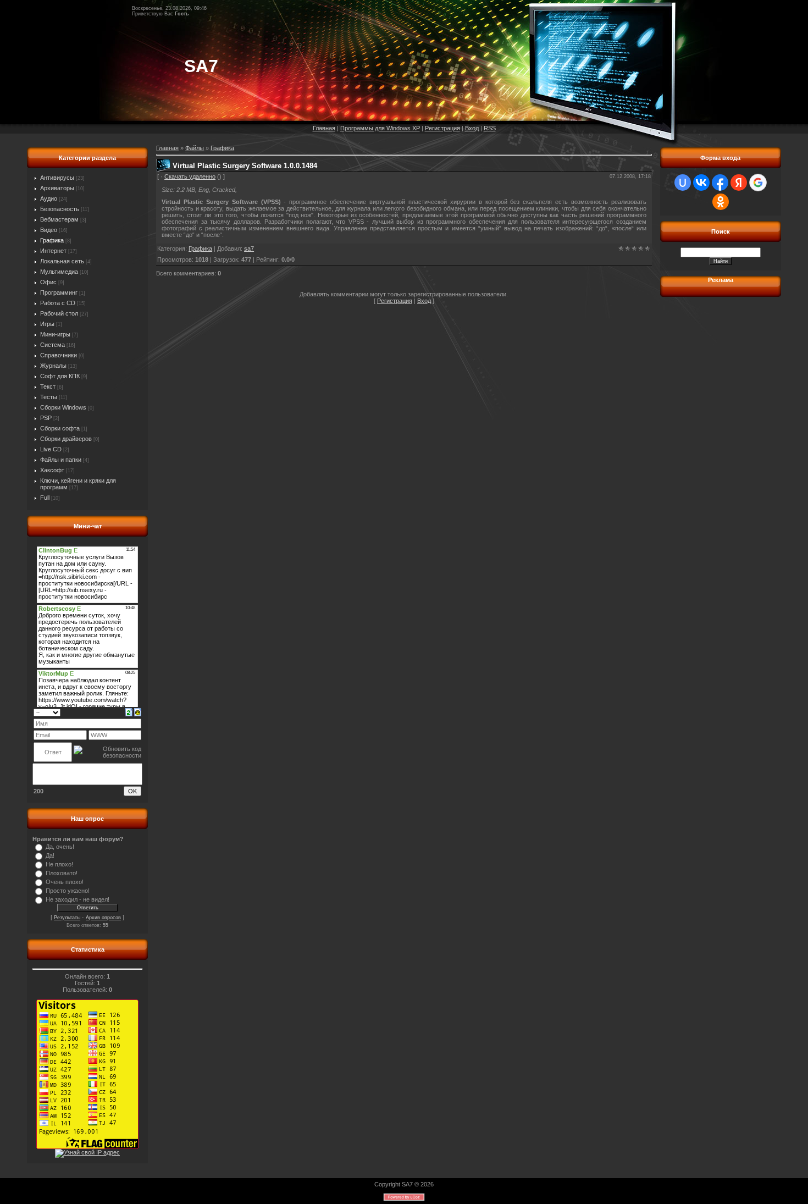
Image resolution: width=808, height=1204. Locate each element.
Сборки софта (60, 428)
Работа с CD (57, 303)
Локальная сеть (62, 261)
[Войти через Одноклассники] (720, 202)
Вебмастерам (59, 219)
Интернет (53, 250)
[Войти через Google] (758, 182)
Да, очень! (60, 846)
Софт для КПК (60, 376)
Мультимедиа (59, 271)
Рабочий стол (59, 313)
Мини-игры (55, 334)
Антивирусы (57, 177)
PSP (46, 418)
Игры (47, 324)
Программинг (59, 292)
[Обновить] (128, 711)
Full (44, 497)
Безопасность (59, 209)
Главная (324, 128)
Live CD (51, 449)
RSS (490, 128)
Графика (52, 240)
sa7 (249, 248)
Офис (48, 282)
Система (52, 344)
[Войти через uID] (682, 182)
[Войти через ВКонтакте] (701, 182)
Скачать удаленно (189, 176)
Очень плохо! (65, 882)
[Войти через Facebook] (720, 182)
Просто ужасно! (68, 890)
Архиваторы (57, 188)
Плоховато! (62, 873)
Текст (48, 386)
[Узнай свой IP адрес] (87, 1152)
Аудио (48, 198)
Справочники (58, 355)
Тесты (48, 397)
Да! (50, 855)
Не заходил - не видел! (77, 899)
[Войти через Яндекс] (738, 182)
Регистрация (442, 128)
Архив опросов (103, 917)
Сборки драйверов (66, 438)
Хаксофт (52, 470)
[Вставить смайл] (137, 711)
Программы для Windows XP (380, 128)
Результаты (67, 917)
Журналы (53, 365)
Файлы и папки (60, 459)
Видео (48, 230)
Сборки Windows (63, 407)
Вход (472, 128)
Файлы (194, 148)
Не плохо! (59, 864)
